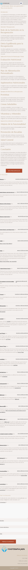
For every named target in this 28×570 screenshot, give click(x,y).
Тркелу (2, 294)
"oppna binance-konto (5, 268)
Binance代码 (3, 406)
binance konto (3, 445)
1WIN (1, 241)
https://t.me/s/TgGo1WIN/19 (6, 243)
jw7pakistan (3, 372)
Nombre (2, 520)
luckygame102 (3, 383)
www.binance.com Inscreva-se (7, 192)
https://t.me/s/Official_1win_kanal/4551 (8, 261)
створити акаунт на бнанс (6, 434)
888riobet (2, 395)
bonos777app (3, 346)
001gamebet (3, 306)
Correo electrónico (4, 527)
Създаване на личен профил (7, 281)
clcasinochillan (3, 471)
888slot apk (2, 419)
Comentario (3, 502)
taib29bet (2, 359)
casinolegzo (3, 484)
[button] (21, 3)
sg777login (2, 333)
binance (2, 179)
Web (1, 534)
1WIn (1, 250)
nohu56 (1, 318)
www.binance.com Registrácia (7, 229)
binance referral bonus (5, 203)
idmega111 (2, 458)
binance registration (5, 216)
